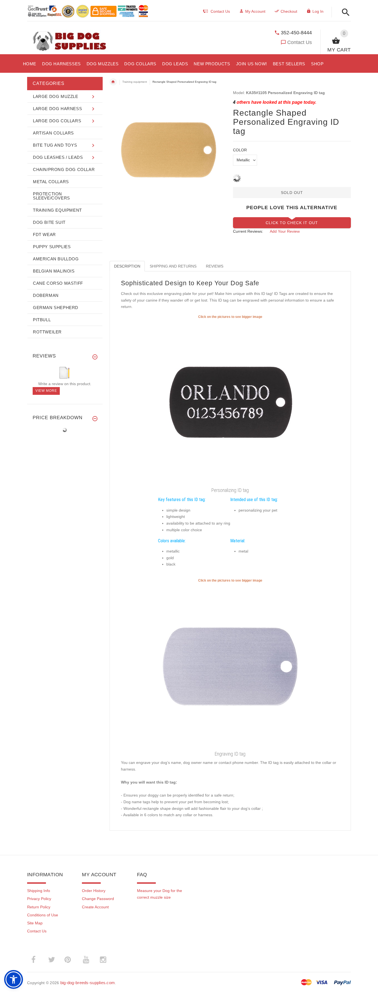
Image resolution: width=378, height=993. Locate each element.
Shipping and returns (173, 266)
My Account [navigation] (255, 11)
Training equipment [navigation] (134, 81)
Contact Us (299, 42)
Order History (93, 890)
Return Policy (38, 907)
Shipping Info (38, 890)
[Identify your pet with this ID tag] (230, 665)
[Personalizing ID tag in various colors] (230, 402)
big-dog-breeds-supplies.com (87, 982)
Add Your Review (285, 231)
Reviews (214, 266)
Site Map (35, 923)
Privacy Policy (39, 898)
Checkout (289, 11)
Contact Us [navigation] (220, 11)
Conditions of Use (42, 915)
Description (127, 266)
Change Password (98, 898)
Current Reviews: (248, 231)
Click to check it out (292, 223)
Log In (317, 11)
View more (46, 391)
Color (240, 150)
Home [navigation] (113, 81)
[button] (344, 12)
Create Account (95, 907)
